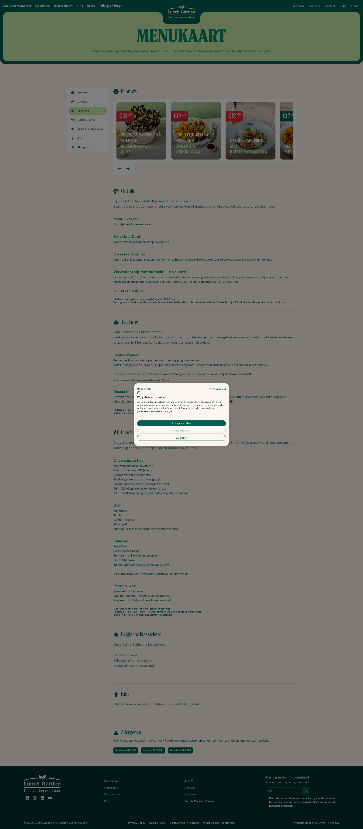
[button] (146, 389)
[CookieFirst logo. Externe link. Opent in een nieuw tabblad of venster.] (138, 393)
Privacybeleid (217, 389)
